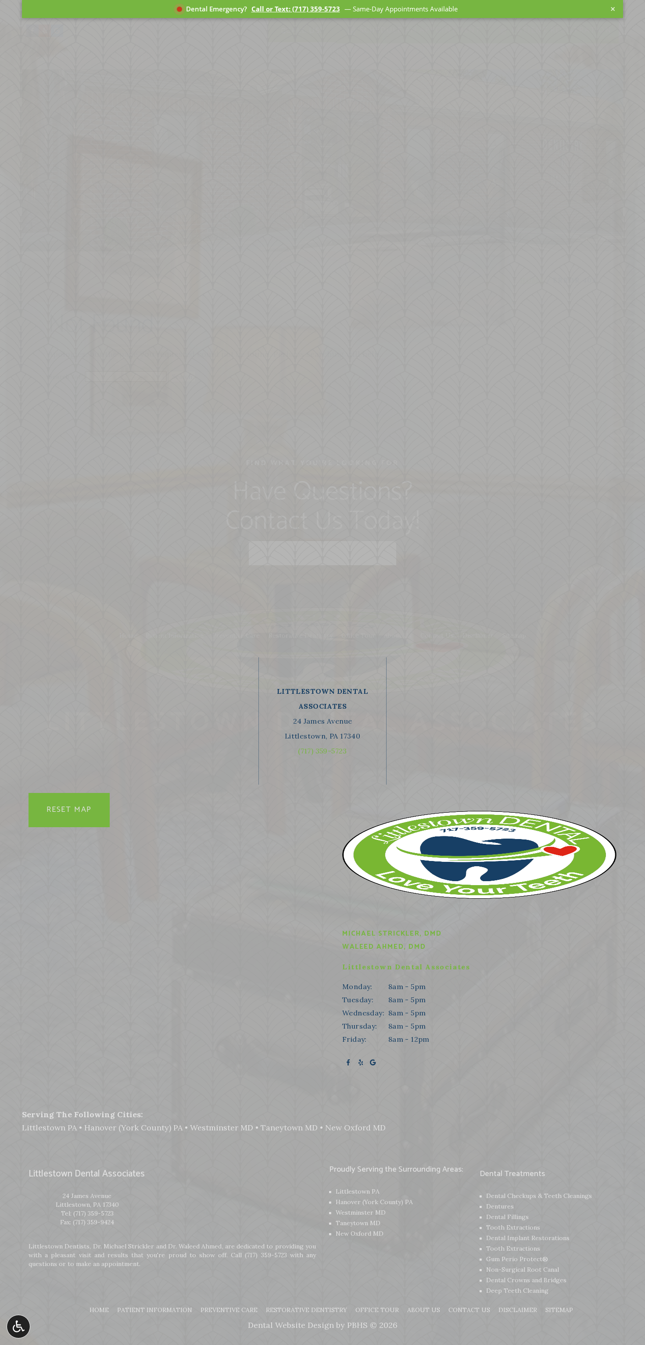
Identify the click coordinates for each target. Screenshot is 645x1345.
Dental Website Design (291, 1325)
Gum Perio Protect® (517, 1259)
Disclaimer (517, 1310)
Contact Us (469, 1310)
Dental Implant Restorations (528, 1238)
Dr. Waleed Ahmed (195, 1246)
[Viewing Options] (18, 1326)
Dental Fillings (507, 1217)
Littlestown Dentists (59, 1246)
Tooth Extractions (513, 1227)
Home (99, 1310)
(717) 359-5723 (93, 1213)
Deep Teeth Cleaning (517, 1291)
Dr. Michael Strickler (123, 1246)
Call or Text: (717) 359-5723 (295, 8)
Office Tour (377, 1310)
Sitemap (559, 1310)
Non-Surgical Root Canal (522, 1269)
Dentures (500, 1206)
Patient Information (154, 1310)
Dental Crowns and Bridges (526, 1280)
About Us (423, 1310)
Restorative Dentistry (306, 1310)
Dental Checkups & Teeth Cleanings (539, 1196)
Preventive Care (229, 1310)
